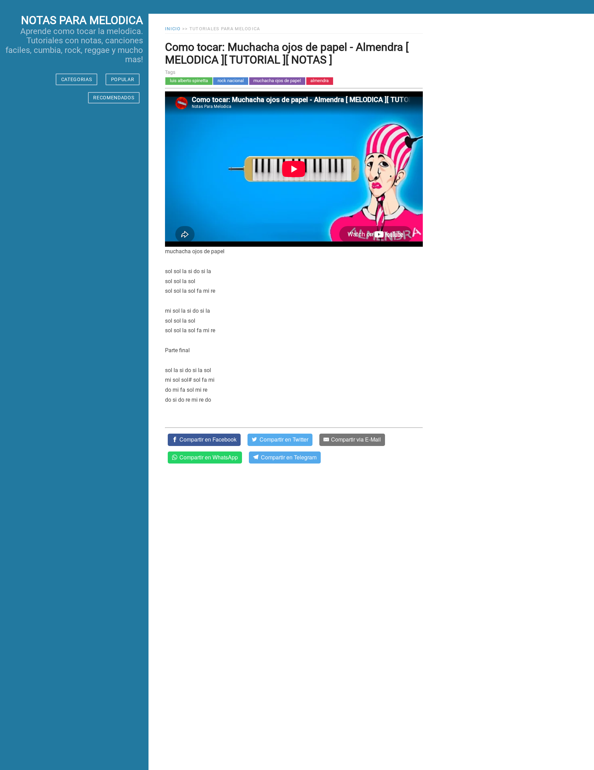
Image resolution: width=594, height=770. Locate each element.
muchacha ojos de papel (277, 80)
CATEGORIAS (76, 79)
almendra (319, 80)
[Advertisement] (74, 443)
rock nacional (231, 80)
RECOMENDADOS (113, 97)
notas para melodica (82, 20)
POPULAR (122, 79)
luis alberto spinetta (189, 80)
